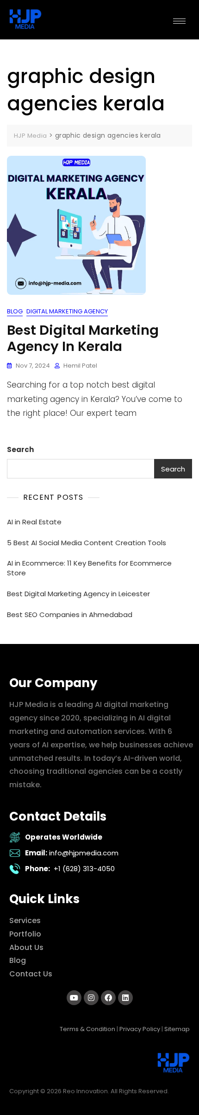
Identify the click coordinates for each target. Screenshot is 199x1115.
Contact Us (30, 973)
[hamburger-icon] (179, 21)
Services (25, 920)
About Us (26, 947)
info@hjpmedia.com (83, 853)
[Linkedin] (125, 997)
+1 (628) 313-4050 (84, 868)
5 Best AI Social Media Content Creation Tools (86, 543)
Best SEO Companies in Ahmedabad (69, 614)
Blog (15, 311)
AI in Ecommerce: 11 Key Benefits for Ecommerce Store (89, 568)
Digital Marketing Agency (67, 311)
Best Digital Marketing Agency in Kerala (83, 338)
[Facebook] (108, 997)
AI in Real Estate (34, 522)
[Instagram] (91, 997)
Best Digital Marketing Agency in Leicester (78, 594)
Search (20, 449)
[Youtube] (74, 997)
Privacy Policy (139, 1029)
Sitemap (177, 1029)
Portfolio (25, 934)
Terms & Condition (87, 1029)
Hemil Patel (80, 365)
